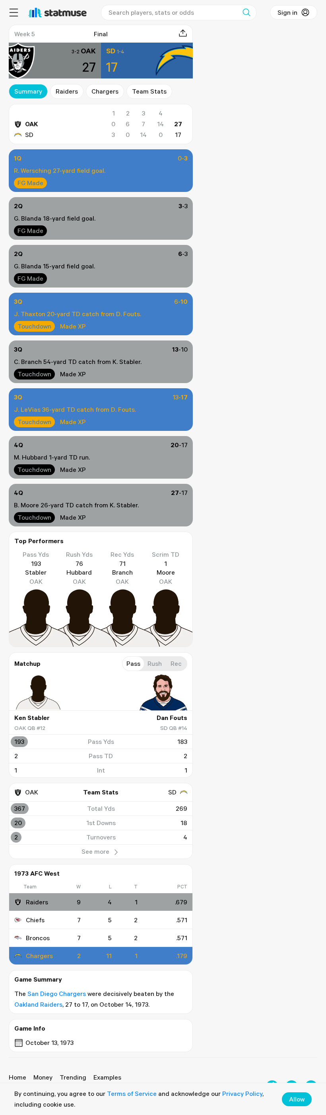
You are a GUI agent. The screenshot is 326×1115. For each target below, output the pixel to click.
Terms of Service (132, 1093)
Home (17, 1077)
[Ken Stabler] (38, 692)
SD (29, 134)
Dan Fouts (172, 717)
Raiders (67, 91)
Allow (297, 1099)
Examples (107, 1077)
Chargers (104, 91)
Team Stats (149, 91)
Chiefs (35, 919)
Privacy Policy (242, 1093)
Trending (73, 1077)
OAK (31, 123)
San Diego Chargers (56, 993)
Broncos (38, 937)
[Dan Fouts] (163, 692)
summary (28, 91)
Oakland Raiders (38, 1004)
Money (42, 1077)
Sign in (287, 12)
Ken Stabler (32, 717)
